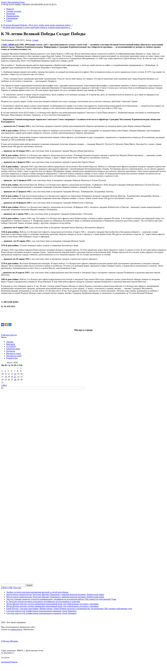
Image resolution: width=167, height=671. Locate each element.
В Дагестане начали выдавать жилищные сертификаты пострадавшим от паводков (43, 601)
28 (15, 379)
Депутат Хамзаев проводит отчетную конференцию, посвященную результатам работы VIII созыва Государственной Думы (61, 599)
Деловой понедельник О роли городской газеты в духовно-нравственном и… (37, 27)
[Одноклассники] (6, 324)
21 (15, 377)
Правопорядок (12, 16)
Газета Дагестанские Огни (13, 2)
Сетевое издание (13, 11)
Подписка (10, 351)
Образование (12, 18)
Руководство (11, 358)
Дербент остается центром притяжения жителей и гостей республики (37, 592)
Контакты (10, 344)
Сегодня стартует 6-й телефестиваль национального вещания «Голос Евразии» (41, 611)
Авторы (9, 342)
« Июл (4, 385)
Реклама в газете (13, 353)
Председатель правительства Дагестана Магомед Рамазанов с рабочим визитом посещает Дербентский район (55, 594)
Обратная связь (13, 349)
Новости (10, 9)
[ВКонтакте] (2, 324)
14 (15, 374)
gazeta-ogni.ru (16, 629)
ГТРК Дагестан (14, 588)
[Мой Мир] (9, 324)
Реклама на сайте (14, 356)
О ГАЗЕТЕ (11, 346)
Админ (35, 40)
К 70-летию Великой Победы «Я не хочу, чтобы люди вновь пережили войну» (36, 25)
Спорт (9, 21)
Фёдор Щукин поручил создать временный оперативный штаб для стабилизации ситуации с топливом (52, 604)
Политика (10, 14)
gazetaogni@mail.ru (9, 662)
